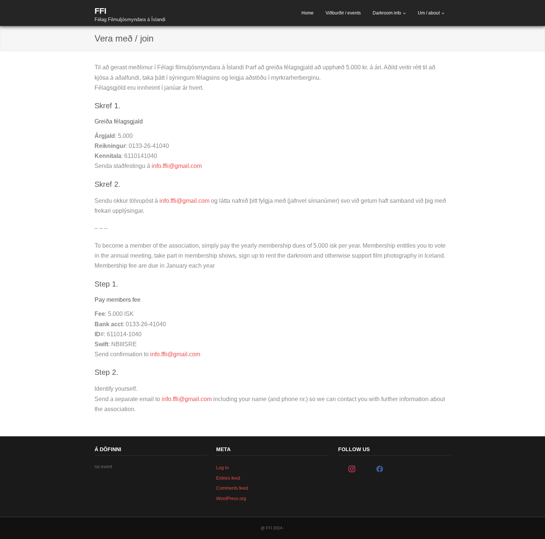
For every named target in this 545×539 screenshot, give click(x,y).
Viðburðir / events (343, 13)
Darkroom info (387, 13)
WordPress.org (231, 498)
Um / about (429, 13)
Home (307, 13)
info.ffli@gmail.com (177, 166)
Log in (222, 467)
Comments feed (232, 488)
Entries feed (228, 478)
